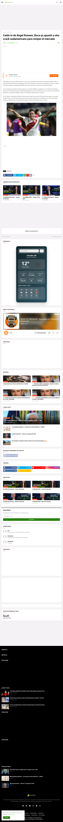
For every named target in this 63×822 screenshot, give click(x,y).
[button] (2, 2)
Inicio (4, 32)
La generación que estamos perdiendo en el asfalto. (15, 383)
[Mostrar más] (33, 175)
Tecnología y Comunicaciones (36, 819)
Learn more (11, 814)
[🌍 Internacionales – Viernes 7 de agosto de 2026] (7, 435)
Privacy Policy (33, 813)
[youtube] (30, 805)
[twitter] (26, 805)
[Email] (30, 175)
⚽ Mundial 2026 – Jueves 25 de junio (31, 198)
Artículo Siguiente (56, 236)
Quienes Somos (26, 815)
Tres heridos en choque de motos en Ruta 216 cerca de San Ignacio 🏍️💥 (29, 440)
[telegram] (36, 805)
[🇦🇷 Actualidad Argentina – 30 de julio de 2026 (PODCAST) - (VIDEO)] (7, 428)
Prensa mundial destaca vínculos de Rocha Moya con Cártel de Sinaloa (27, 704)
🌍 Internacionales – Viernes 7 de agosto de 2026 (24, 434)
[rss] (40, 805)
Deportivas (9, 32)
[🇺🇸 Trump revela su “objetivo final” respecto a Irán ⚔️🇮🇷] (5, 771)
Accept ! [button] (6, 817)
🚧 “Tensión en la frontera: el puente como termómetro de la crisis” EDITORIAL (16, 398)
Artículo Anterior (6, 236)
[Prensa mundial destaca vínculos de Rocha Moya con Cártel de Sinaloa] (5, 706)
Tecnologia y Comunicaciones (34, 817)
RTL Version (42, 815)
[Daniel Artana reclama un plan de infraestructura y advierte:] (5, 699)
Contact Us (40, 813)
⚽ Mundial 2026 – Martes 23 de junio (41, 501)
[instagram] (33, 805)
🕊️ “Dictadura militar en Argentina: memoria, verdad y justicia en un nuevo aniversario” (45, 384)
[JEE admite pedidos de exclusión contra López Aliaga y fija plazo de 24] (5, 692)
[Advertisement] (31, 17)
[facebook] (23, 805)
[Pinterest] (27, 175)
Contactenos (34, 815)
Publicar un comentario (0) (31, 231)
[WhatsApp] (24, 175)
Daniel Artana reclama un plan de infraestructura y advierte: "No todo (27, 698)
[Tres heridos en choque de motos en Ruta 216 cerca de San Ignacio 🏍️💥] (7, 442)
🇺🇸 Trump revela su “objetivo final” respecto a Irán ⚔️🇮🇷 (23, 769)
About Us (26, 813)
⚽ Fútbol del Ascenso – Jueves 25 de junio (11, 198)
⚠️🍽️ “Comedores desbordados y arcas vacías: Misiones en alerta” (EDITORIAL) (46, 398)
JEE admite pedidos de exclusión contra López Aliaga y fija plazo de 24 (27, 691)
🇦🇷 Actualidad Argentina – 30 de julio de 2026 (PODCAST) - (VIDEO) (28, 427)
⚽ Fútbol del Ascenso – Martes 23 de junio (50, 198)
